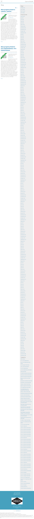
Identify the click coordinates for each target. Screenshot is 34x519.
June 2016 (22, 204)
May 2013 (22, 266)
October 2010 (23, 317)
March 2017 (23, 189)
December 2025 (23, 27)
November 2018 (23, 156)
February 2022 (23, 95)
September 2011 (23, 299)
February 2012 (23, 290)
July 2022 (22, 87)
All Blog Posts (23, 7)
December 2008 (23, 353)
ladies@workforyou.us (17, 494)
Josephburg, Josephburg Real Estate (26, 393)
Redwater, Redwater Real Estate (26, 399)
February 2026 (23, 26)
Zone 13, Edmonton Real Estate (26, 442)
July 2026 (22, 17)
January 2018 (23, 173)
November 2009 (23, 335)
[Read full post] (4, 17)
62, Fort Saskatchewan (24, 368)
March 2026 (23, 24)
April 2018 (22, 168)
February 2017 (23, 191)
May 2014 (22, 246)
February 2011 (23, 310)
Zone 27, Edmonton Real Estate (26, 454)
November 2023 (23, 64)
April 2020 (22, 130)
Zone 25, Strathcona (24, 449)
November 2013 (23, 256)
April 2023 (22, 74)
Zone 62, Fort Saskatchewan (25, 477)
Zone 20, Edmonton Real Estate (26, 447)
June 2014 (22, 244)
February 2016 (23, 211)
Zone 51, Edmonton (24, 462)
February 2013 (23, 271)
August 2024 (23, 49)
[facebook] (16, 496)
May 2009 (22, 345)
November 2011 (23, 295)
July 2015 (22, 223)
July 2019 (22, 145)
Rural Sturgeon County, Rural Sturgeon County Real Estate (25, 413)
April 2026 (22, 22)
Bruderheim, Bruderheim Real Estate (26, 380)
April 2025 (22, 39)
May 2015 (22, 226)
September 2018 (23, 160)
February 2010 (23, 330)
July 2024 (22, 51)
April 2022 (22, 92)
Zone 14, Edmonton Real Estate (26, 444)
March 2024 (23, 57)
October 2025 (23, 31)
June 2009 (22, 343)
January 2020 (23, 135)
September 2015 (23, 219)
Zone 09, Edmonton (24, 437)
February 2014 (23, 251)
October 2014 (23, 237)
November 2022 (23, 82)
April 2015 (22, 228)
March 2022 (23, 94)
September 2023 (23, 67)
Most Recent (23, 16)
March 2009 (23, 348)
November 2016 (23, 196)
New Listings (23, 9)
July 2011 (22, 302)
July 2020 (22, 125)
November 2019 (23, 138)
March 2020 (23, 132)
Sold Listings (23, 12)
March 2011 (23, 309)
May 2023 (22, 72)
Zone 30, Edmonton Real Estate (26, 459)
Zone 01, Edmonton (24, 426)
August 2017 (23, 181)
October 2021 (23, 100)
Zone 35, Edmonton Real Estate (26, 460)
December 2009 (23, 333)
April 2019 (22, 150)
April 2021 (22, 110)
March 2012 (23, 289)
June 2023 (22, 70)
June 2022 (22, 89)
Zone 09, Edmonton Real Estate (26, 439)
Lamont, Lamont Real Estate (7, 13)
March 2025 (23, 41)
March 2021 (23, 112)
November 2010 (23, 315)
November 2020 (23, 118)
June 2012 (22, 284)
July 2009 (22, 342)
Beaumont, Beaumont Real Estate (26, 376)
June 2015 (22, 224)
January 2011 (23, 312)
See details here (10, 17)
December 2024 (23, 44)
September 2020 (23, 122)
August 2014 (23, 241)
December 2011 (23, 294)
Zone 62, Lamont (23, 481)
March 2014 (23, 249)
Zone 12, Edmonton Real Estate (26, 440)
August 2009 (23, 340)
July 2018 (22, 163)
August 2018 (23, 161)
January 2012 (23, 292)
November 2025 (23, 29)
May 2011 (22, 305)
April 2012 (22, 287)
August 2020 (23, 123)
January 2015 (23, 232)
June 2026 (22, 19)
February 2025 (23, 42)
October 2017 (23, 178)
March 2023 (23, 75)
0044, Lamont (23, 358)
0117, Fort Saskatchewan (25, 360)
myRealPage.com (18, 510)
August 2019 (23, 143)
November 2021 (23, 98)
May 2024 (22, 54)
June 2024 (22, 52)
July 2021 (22, 105)
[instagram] (17, 496)
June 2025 (22, 36)
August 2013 (23, 261)
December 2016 (23, 194)
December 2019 (23, 137)
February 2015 (23, 231)
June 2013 (22, 264)
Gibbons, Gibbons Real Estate (25, 391)
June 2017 (22, 185)
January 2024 (23, 60)
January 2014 (23, 252)
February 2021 (23, 113)
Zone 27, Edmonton (24, 452)
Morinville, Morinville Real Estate (26, 396)
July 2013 (22, 262)
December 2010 (23, 314)
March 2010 (23, 328)
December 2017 (23, 175)
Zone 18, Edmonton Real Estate (26, 445)
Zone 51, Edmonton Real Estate (26, 464)
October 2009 (23, 337)
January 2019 (23, 155)
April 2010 (22, 327)
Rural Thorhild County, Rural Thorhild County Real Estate (26, 415)
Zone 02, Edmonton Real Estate (26, 429)
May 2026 (22, 21)
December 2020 (23, 117)
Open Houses (23, 11)
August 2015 (23, 221)
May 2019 (22, 148)
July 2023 (22, 69)
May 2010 (22, 325)
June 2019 (22, 146)
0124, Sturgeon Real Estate (25, 364)
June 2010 (22, 323)
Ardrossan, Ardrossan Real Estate (26, 374)
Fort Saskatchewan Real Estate (26, 387)
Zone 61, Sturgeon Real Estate (25, 475)
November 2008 (23, 355)
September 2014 (23, 239)
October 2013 (23, 257)
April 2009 (22, 347)
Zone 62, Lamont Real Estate (25, 483)
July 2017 (22, 183)
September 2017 (23, 180)
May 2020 (22, 128)
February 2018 (23, 171)
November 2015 (23, 216)
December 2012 (23, 274)
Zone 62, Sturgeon (24, 484)
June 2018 (22, 165)
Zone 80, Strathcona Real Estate (26, 488)
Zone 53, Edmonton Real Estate (26, 465)
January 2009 (23, 352)
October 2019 (23, 140)
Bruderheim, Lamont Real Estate (26, 382)
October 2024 (23, 47)
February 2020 (23, 133)
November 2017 (23, 176)
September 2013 (23, 259)
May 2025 (22, 37)
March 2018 (23, 170)
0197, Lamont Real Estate (25, 366)
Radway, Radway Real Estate (25, 398)
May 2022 (22, 90)
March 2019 (23, 151)
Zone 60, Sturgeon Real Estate (25, 474)
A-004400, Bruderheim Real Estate (26, 373)
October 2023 (23, 65)
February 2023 (23, 77)
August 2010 (23, 320)
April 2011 (22, 307)
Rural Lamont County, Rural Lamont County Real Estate (26, 402)
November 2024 (23, 46)
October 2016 (23, 198)
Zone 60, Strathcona (24, 469)
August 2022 (23, 85)
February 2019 (23, 153)
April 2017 (22, 188)
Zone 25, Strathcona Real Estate (26, 450)
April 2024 (22, 55)
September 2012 (23, 279)
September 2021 (23, 102)
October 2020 (23, 120)
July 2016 (22, 203)
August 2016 (23, 201)
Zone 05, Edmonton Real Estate (26, 432)
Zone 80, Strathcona (24, 486)
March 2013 (23, 269)
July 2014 (22, 242)
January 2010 (23, 332)
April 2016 (22, 208)
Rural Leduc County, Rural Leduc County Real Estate (26, 405)
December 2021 (23, 97)
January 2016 (23, 213)
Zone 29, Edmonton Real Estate (26, 457)
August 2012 (23, 280)
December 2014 (23, 234)
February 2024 (23, 59)
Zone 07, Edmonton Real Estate (26, 434)
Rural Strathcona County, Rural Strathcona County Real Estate (25, 407)
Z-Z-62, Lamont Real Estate (25, 424)
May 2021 (22, 108)
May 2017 (22, 186)
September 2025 (23, 32)
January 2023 (23, 79)
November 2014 (23, 236)
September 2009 (23, 338)
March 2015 (23, 229)
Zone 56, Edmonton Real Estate (26, 467)
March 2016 (23, 209)
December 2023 (23, 62)
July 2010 (22, 322)
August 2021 (23, 103)
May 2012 (22, 285)
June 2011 (22, 304)
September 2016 (23, 199)
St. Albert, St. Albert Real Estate (25, 420)
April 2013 (22, 267)
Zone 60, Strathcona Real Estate (26, 470)
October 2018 (23, 158)
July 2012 (22, 282)
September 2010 (23, 319)
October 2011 (23, 297)
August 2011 (23, 300)
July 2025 (22, 34)
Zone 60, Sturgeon (24, 472)
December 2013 (23, 254)
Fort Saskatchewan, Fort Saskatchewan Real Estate (10, 52)
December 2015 (23, 214)
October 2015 (23, 218)
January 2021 (23, 115)
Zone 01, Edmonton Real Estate (26, 427)
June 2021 (22, 107)
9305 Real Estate (23, 371)
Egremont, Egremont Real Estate (26, 385)
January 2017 (23, 193)
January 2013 (23, 272)
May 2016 (22, 206)
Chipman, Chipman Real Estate (25, 384)
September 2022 (23, 84)
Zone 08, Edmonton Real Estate (26, 435)
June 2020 (22, 127)
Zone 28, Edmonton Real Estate (26, 455)
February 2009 (23, 350)
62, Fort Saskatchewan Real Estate (26, 369)
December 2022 (23, 80)
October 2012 (23, 277)
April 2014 (22, 247)
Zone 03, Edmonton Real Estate (26, 431)
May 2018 (22, 166)
